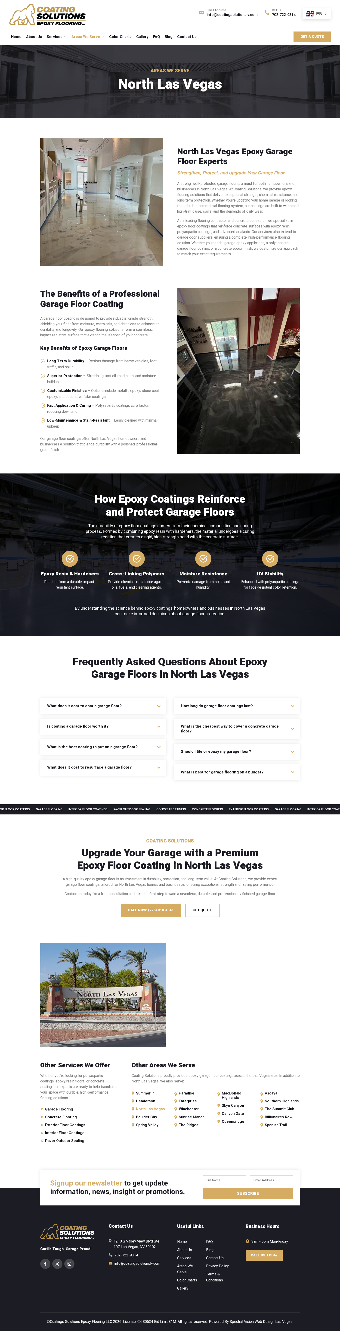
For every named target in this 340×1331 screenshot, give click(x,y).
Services (57, 37)
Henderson (145, 1101)
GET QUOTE (202, 910)
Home (16, 37)
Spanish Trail (276, 1125)
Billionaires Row (278, 1117)
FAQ (156, 37)
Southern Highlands (282, 1101)
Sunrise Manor (191, 1117)
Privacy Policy (217, 1266)
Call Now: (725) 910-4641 (151, 910)
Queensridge (233, 1121)
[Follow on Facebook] (45, 1264)
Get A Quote (312, 36)
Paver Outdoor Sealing (64, 1141)
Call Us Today (264, 1255)
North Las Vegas (150, 1109)
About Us (34, 37)
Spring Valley (147, 1125)
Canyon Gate (233, 1114)
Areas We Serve (88, 37)
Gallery (142, 37)
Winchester (189, 1109)
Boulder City (146, 1117)
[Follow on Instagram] (69, 1264)
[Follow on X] (57, 1264)
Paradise (186, 1093)
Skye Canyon (233, 1105)
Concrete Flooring (61, 1117)
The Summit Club (279, 1109)
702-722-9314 (284, 15)
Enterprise (188, 1101)
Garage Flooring (59, 1109)
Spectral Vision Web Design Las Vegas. (261, 1322)
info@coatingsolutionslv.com (232, 15)
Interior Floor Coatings (64, 1133)
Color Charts (120, 37)
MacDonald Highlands (231, 1096)
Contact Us (187, 37)
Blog (169, 37)
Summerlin (145, 1093)
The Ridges (188, 1125)
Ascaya (271, 1093)
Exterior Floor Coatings (65, 1125)
